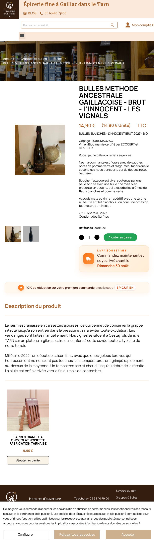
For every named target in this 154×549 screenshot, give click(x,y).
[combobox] (62, 25)
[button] (22, 35)
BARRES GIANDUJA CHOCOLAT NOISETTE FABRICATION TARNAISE (28, 440)
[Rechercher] (112, 25)
